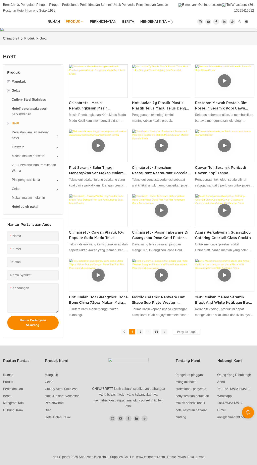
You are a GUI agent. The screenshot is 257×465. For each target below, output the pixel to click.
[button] (172, 21)
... (148, 331)
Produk (29, 38)
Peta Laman (196, 457)
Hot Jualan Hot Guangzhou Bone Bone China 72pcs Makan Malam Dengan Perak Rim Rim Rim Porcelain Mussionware (98, 300)
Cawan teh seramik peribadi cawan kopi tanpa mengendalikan (220, 170)
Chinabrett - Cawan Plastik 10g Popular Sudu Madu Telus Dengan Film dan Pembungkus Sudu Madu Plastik (96, 235)
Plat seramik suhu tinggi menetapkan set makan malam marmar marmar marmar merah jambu (96, 170)
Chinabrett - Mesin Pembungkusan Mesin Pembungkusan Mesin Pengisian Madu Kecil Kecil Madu (97, 106)
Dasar (171, 457)
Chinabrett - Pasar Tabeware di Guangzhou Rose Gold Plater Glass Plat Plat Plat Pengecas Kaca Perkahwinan (160, 235)
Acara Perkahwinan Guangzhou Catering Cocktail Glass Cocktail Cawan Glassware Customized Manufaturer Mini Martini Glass (224, 235)
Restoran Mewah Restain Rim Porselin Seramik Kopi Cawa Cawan (221, 106)
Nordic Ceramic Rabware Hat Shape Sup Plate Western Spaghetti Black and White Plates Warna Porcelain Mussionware (158, 300)
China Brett (11, 38)
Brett (43, 38)
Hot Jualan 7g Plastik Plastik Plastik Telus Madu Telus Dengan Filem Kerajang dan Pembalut (161, 106)
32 (156, 331)
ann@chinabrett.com (207, 4)
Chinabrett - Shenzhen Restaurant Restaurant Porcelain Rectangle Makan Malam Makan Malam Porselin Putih (161, 170)
